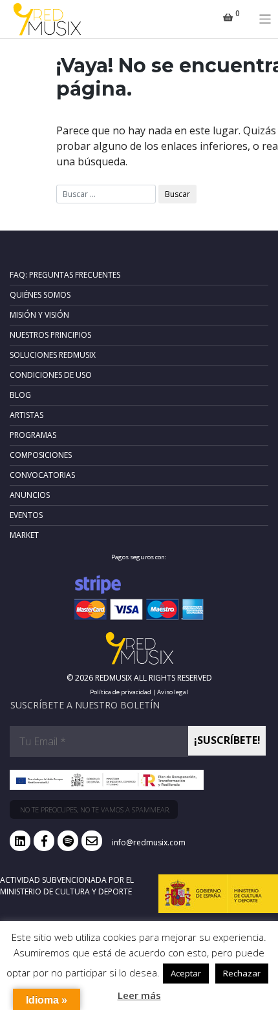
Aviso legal (172, 692)
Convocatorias (42, 474)
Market (24, 535)
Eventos (26, 515)
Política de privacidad (120, 692)
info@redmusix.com (149, 842)
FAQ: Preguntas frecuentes (65, 274)
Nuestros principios (50, 334)
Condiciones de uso (51, 374)
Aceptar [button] (186, 973)
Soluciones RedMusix (53, 354)
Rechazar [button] (242, 973)
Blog (20, 394)
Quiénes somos (40, 294)
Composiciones (41, 454)
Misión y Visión (39, 314)
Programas (33, 434)
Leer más (139, 995)
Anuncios (30, 495)
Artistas (26, 414)
